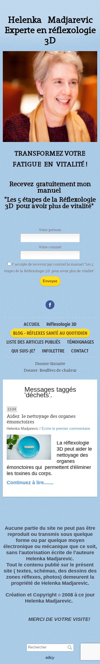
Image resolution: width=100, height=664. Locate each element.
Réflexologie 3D (61, 324)
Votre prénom (50, 230)
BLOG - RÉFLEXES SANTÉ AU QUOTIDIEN (50, 333)
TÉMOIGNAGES (80, 342)
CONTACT (80, 351)
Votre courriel (50, 247)
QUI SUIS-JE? (23, 351)
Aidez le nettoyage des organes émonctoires (41, 419)
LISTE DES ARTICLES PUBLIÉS (33, 342)
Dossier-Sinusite (50, 363)
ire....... (46, 482)
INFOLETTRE (53, 351)
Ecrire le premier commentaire (66, 428)
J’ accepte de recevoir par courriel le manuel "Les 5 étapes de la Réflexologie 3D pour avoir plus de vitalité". (50, 267)
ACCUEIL (32, 324)
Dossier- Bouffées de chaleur (50, 370)
